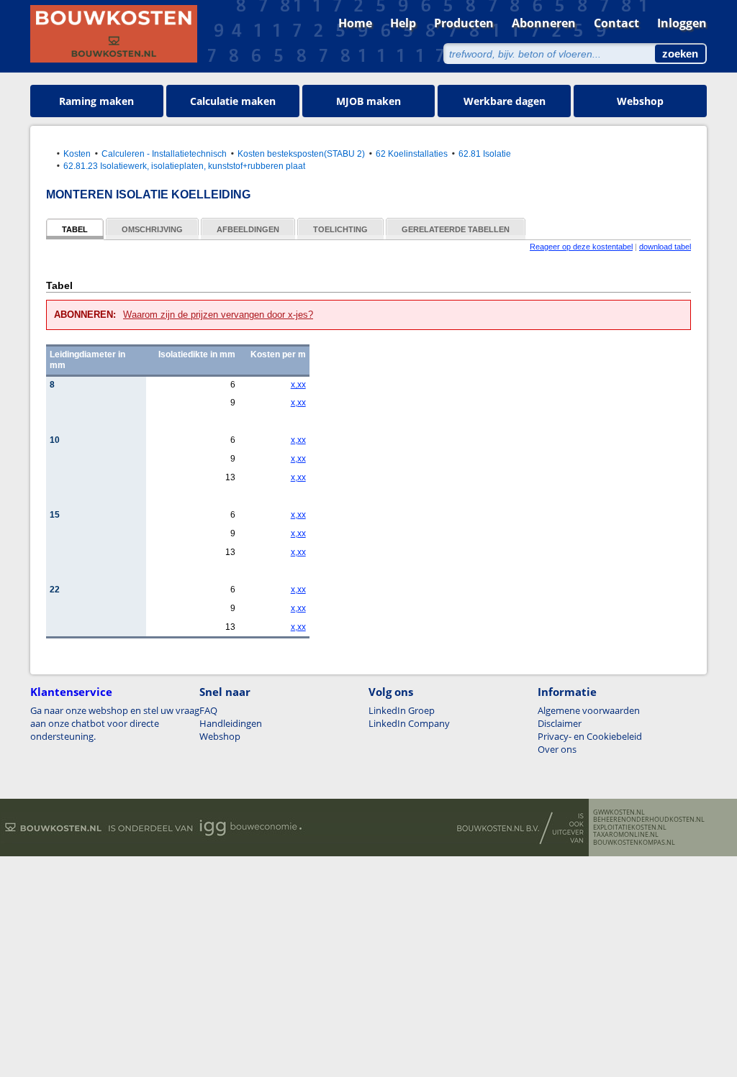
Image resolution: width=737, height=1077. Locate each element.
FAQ (208, 710)
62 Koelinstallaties (412, 153)
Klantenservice (71, 691)
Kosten (77, 153)
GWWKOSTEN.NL (619, 812)
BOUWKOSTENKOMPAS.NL (634, 842)
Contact (616, 23)
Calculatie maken (233, 101)
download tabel (665, 246)
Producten (464, 23)
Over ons (557, 749)
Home (355, 23)
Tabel (75, 229)
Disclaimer (560, 723)
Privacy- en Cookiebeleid (590, 736)
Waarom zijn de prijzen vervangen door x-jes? (218, 314)
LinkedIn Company (409, 723)
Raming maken (96, 101)
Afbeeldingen (248, 229)
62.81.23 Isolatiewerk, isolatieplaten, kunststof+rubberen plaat (184, 165)
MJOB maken (368, 101)
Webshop (640, 101)
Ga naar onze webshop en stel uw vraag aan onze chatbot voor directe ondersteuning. (114, 723)
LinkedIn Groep (401, 710)
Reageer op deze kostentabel (581, 246)
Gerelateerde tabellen (456, 229)
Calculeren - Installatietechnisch (164, 153)
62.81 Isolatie (484, 153)
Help (403, 23)
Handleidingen (230, 723)
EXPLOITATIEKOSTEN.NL (629, 827)
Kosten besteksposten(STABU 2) (301, 153)
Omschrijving (152, 229)
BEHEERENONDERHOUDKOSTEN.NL (649, 819)
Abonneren (544, 23)
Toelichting (340, 229)
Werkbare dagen (505, 101)
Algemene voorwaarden (589, 710)
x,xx (298, 385)
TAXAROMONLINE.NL (626, 834)
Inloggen (682, 23)
